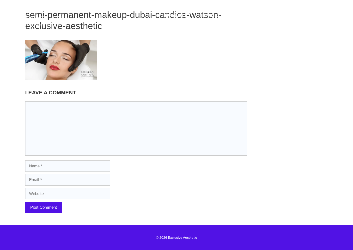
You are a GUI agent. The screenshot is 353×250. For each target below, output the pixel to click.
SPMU (246, 15)
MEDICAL (214, 15)
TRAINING (279, 15)
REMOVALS (175, 15)
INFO (311, 15)
